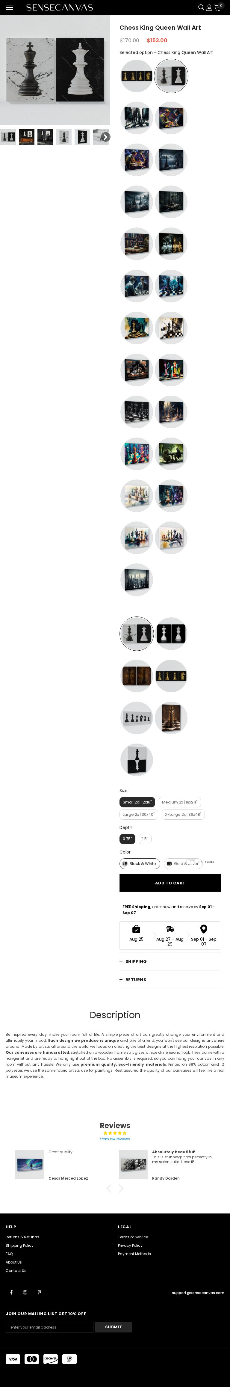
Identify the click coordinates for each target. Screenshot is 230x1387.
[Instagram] (25, 1292)
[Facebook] (11, 1292)
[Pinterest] (39, 1292)
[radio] (136, 76)
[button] (110, 1188)
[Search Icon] (201, 7)
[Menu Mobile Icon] (9, 7)
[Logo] (60, 7)
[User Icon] (209, 7)
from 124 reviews (115, 1139)
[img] (114, 1133)
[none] (8, 137)
